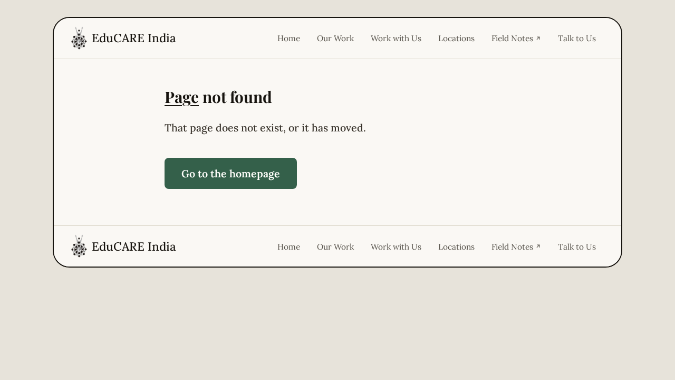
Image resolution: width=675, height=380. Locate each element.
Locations (456, 38)
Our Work (335, 38)
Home (288, 38)
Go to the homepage (230, 173)
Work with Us (396, 38)
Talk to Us (577, 38)
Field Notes (512, 38)
